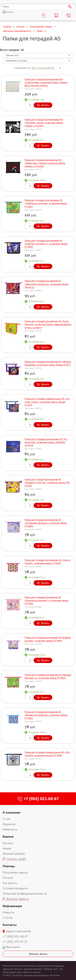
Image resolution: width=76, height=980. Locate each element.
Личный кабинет (14, 853)
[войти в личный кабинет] (44, 16)
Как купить (10, 883)
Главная (7, 26)
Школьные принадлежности (17, 31)
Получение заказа (15, 872)
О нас (7, 819)
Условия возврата (15, 888)
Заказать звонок (38, 953)
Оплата (8, 877)
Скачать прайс (16, 859)
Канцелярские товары (41, 26)
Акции (7, 848)
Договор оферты (17, 899)
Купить (45, 105)
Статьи (8, 917)
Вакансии (9, 824)
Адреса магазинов (18, 931)
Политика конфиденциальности (25, 893)
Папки (39, 31)
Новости (8, 912)
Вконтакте (13, 947)
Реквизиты (10, 829)
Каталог (21, 26)
